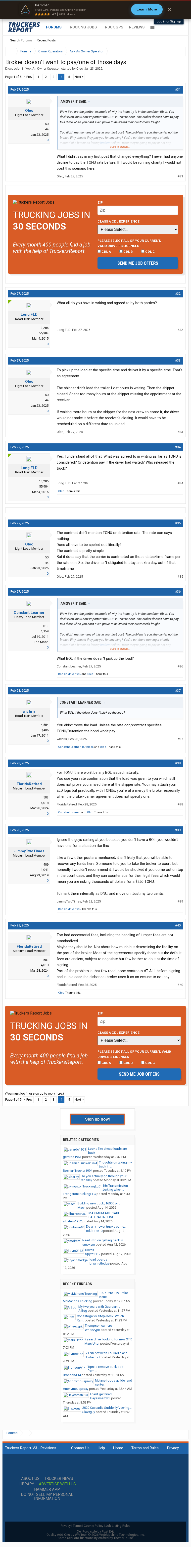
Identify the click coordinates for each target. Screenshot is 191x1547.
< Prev (28, 77)
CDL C (149, 252)
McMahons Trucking (77, 1301)
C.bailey (86, 1180)
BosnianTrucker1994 (77, 1170)
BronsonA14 (72, 1375)
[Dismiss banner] (169, 9)
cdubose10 (94, 1231)
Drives (89, 1250)
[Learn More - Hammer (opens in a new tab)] (95, 9)
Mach (82, 1207)
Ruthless (88, 747)
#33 (178, 360)
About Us (30, 1479)
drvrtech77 (92, 1357)
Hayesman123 (100, 1398)
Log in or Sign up (169, 21)
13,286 (43, 328)
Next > (79, 77)
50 (46, 124)
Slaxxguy (88, 1412)
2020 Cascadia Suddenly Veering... (107, 1408)
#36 (178, 591)
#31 (178, 89)
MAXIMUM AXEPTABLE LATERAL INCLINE (105, 1215)
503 (45, 797)
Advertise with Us (57, 1484)
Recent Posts (46, 40)
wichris (29, 711)
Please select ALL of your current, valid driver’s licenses (129, 243)
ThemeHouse (123, 1538)
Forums (54, 27)
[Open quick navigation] (179, 51)
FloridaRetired (29, 784)
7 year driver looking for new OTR (108, 1339)
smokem (88, 1244)
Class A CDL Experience (118, 221)
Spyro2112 (92, 1254)
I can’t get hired (101, 1394)
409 (45, 864)
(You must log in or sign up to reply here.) (34, 1093)
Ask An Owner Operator (43, 68)
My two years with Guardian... (99, 1306)
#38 (178, 763)
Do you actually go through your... (104, 1176)
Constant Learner (29, 612)
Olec (79, 68)
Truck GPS (113, 27)
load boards (98, 1259)
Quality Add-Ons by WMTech (96, 1535)
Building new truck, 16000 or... (99, 1203)
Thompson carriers (98, 1325)
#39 (178, 830)
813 (45, 626)
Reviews (136, 27)
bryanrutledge (99, 1263)
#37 (178, 690)
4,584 (44, 725)
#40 (178, 925)
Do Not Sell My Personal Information (47, 1497)
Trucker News (58, 1479)
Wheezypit (92, 1330)
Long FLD (29, 314)
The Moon (41, 642)
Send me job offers (137, 263)
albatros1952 (72, 1221)
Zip (100, 202)
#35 (178, 523)
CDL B (128, 252)
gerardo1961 (72, 1157)
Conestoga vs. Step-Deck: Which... (101, 1316)
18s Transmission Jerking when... (115, 1188)
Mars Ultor (92, 1343)
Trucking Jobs (82, 27)
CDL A (106, 252)
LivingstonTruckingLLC (79, 1194)
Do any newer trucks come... (106, 1226)
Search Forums (21, 40)
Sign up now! (97, 1119)
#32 (178, 293)
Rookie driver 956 (69, 674)
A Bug (82, 1310)
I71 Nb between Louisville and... (107, 1353)
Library (26, 1484)
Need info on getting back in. (103, 1240)
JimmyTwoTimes (29, 851)
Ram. (80, 1320)
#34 (178, 447)
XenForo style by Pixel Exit (95, 1531)
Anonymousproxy (75, 1389)
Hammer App (47, 1490)
